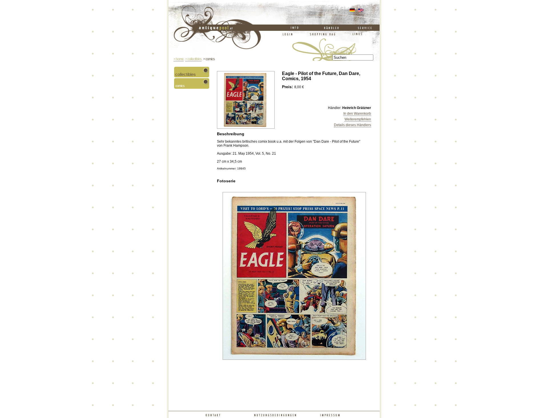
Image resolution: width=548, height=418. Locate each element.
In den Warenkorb (357, 114)
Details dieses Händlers (352, 125)
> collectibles (193, 59)
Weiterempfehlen (357, 119)
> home (179, 59)
